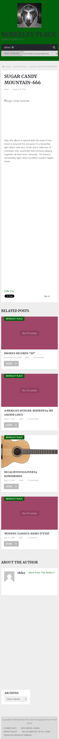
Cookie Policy (9, 728)
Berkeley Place (20, 66)
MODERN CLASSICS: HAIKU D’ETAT (26, 533)
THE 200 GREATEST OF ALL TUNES (35, 731)
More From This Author (41, 572)
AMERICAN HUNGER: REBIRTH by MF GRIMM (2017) (28, 412)
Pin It (47, 296)
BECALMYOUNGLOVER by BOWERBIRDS (20, 474)
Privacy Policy (10, 731)
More (9, 363)
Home (8, 66)
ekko (6, 89)
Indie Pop (9, 290)
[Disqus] (29, 640)
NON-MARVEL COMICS (30, 728)
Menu (7, 47)
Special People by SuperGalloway (31, 53)
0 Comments (38, 357)
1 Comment (32, 537)
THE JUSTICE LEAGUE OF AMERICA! (17, 735)
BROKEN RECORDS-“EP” (19, 353)
